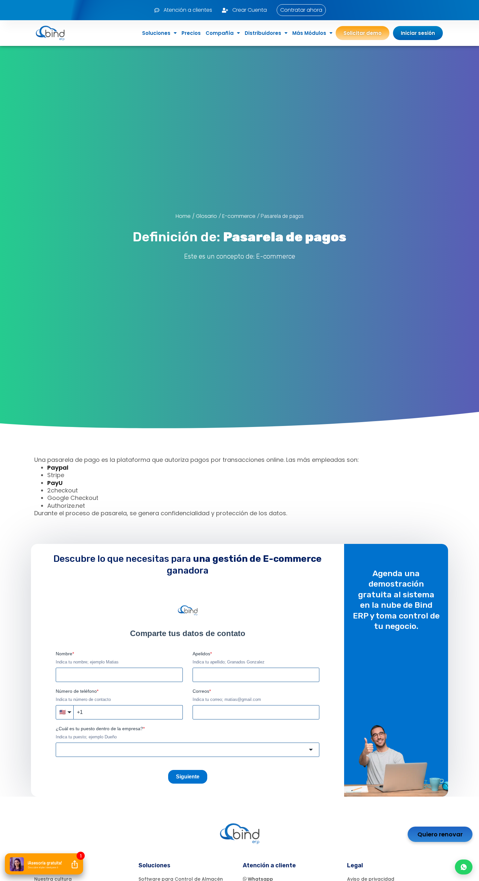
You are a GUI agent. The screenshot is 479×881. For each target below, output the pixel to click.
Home (183, 216)
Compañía (220, 33)
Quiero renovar (440, 834)
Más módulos (309, 33)
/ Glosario (204, 216)
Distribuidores (263, 33)
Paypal (57, 467)
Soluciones (156, 33)
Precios (191, 33)
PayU (55, 483)
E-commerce (238, 216)
